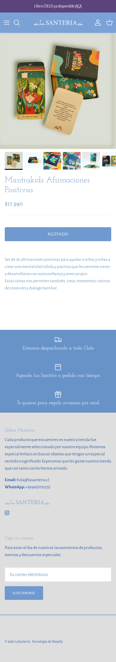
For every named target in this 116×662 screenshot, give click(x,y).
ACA (78, 6)
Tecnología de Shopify (47, 641)
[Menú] (6, 22)
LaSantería (22, 641)
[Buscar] (19, 22)
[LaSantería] (58, 22)
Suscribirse (23, 593)
